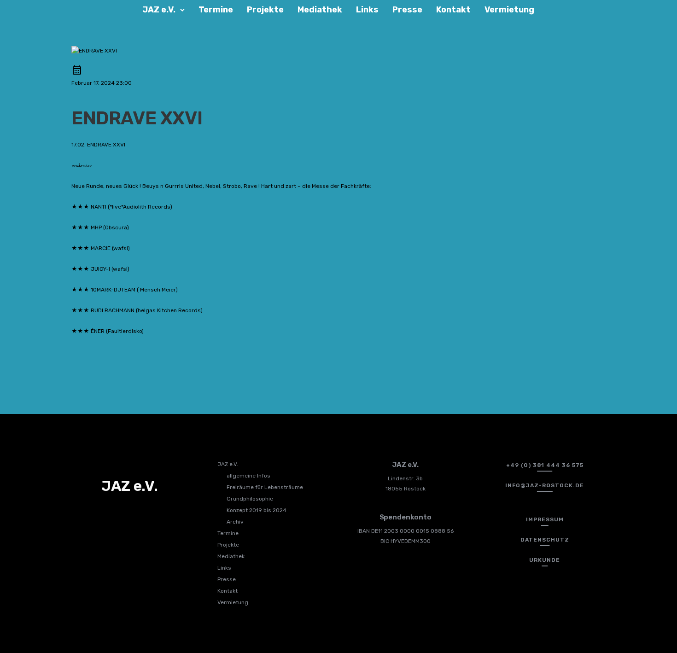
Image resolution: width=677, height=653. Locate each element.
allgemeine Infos (248, 475)
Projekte (265, 10)
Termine (215, 10)
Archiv (235, 522)
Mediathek (320, 10)
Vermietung (509, 10)
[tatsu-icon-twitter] (131, 514)
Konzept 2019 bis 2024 (256, 510)
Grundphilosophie (250, 499)
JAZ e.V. (158, 10)
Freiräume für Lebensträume (265, 487)
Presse (407, 10)
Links (367, 10)
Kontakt (453, 10)
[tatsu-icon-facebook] (100, 514)
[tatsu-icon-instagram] (115, 514)
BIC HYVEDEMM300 (405, 541)
